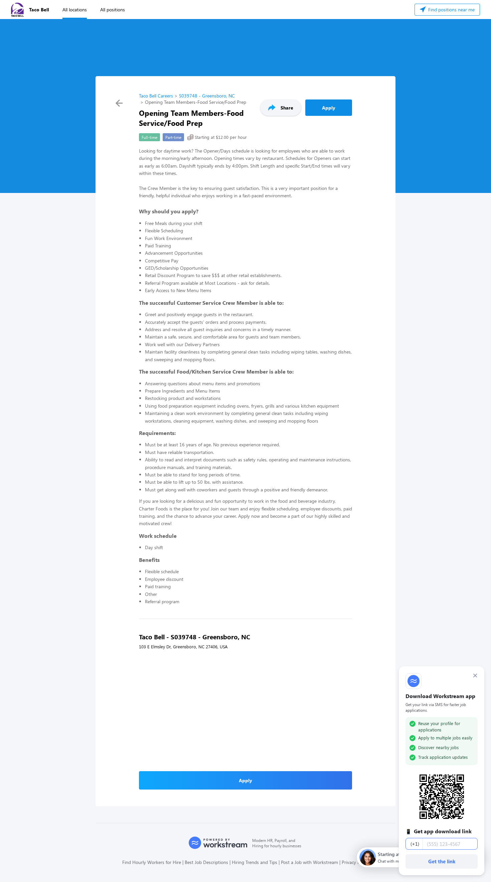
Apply (328, 107)
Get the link (441, 861)
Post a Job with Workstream (309, 862)
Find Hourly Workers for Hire (151, 862)
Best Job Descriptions (206, 862)
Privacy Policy (355, 862)
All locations (74, 9)
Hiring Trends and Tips (254, 862)
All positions (112, 9)
